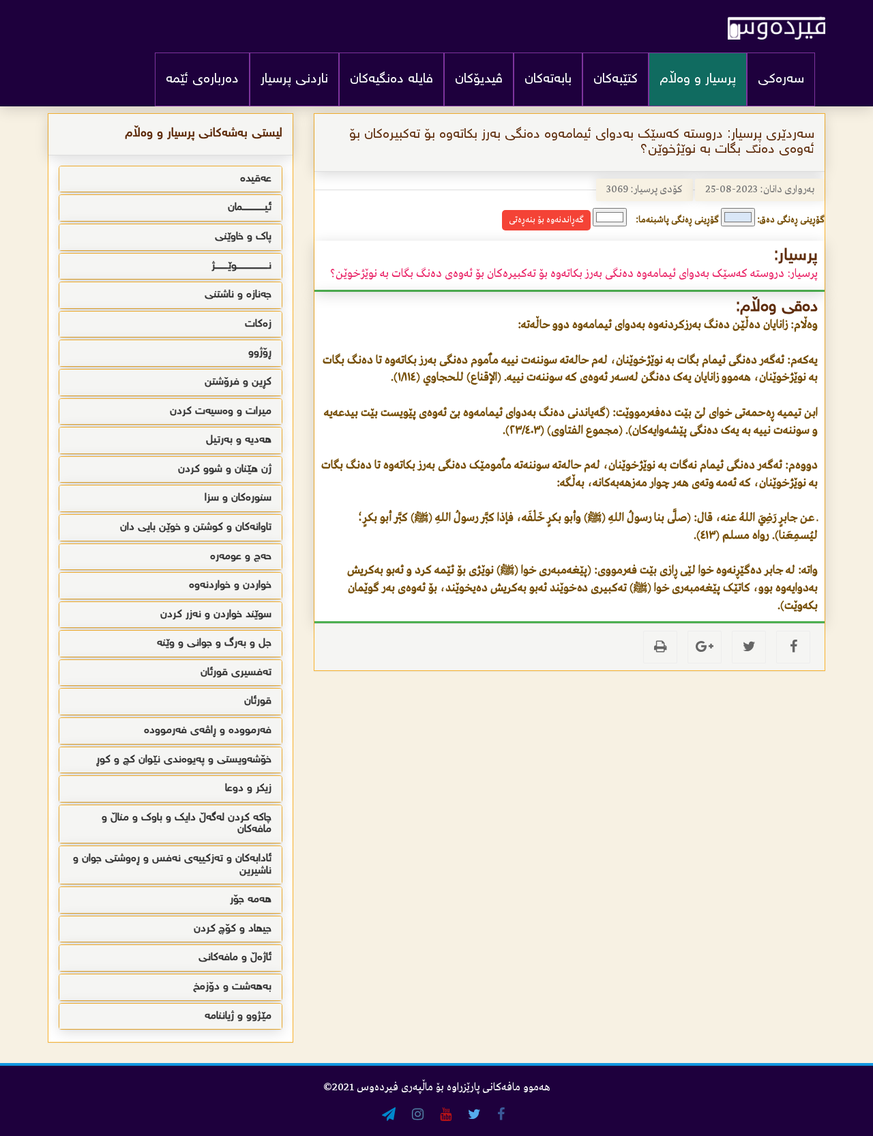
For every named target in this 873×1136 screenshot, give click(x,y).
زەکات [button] (258, 324)
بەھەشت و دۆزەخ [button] (232, 987)
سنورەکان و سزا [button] (238, 498)
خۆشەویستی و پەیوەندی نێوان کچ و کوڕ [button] (183, 760)
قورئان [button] (257, 701)
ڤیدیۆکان (479, 79)
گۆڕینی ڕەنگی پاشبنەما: (677, 220)
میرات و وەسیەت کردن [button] (220, 411)
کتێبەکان (615, 79)
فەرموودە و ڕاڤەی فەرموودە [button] (207, 730)
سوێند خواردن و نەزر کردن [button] (215, 615)
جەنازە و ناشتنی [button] (238, 295)
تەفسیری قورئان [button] (236, 673)
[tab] (170, 179)
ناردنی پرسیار (294, 79)
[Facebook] (793, 647)
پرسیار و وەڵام (698, 79)
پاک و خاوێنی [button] (243, 237)
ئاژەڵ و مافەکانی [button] (234, 958)
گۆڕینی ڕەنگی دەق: (791, 220)
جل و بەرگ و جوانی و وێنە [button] (214, 643)
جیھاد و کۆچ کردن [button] (232, 929)
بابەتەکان (548, 79)
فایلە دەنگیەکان (391, 79)
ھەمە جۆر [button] (250, 900)
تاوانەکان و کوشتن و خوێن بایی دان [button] (195, 527)
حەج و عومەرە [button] (240, 557)
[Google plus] (704, 647)
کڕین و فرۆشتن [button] (238, 382)
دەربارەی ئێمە (202, 79)
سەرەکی (781, 79)
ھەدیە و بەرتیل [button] (238, 440)
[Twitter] (749, 647)
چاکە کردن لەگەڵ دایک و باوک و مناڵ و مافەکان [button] (186, 824)
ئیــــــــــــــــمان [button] (249, 207)
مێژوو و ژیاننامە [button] (238, 1016)
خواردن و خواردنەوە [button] (230, 585)
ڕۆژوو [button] (259, 353)
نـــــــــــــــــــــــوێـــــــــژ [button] (241, 266)
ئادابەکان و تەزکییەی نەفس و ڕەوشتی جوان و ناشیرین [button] (172, 865)
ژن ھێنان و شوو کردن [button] (224, 469)
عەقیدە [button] (255, 179)
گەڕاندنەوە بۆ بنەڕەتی (546, 220)
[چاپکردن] (660, 647)
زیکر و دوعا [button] (248, 788)
